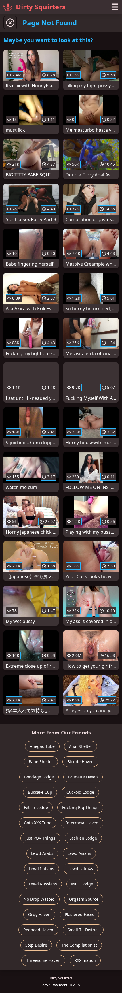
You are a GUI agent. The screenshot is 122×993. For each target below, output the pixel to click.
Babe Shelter (41, 761)
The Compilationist (79, 945)
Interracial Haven (82, 822)
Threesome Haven (43, 960)
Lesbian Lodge (83, 838)
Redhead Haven (38, 929)
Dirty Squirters (41, 6)
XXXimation (85, 960)
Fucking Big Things (80, 807)
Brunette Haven (83, 777)
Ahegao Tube (42, 746)
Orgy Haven (39, 914)
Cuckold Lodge (80, 792)
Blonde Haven (80, 761)
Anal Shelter (80, 746)
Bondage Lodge (39, 777)
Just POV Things (40, 838)
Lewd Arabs (42, 853)
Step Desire (36, 945)
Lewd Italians (41, 868)
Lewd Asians (79, 853)
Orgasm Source (83, 899)
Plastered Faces (79, 914)
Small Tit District (83, 929)
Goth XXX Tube (37, 822)
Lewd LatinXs (80, 868)
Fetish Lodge (36, 807)
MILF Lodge (82, 884)
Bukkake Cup (40, 792)
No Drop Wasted (39, 899)
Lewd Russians (43, 884)
